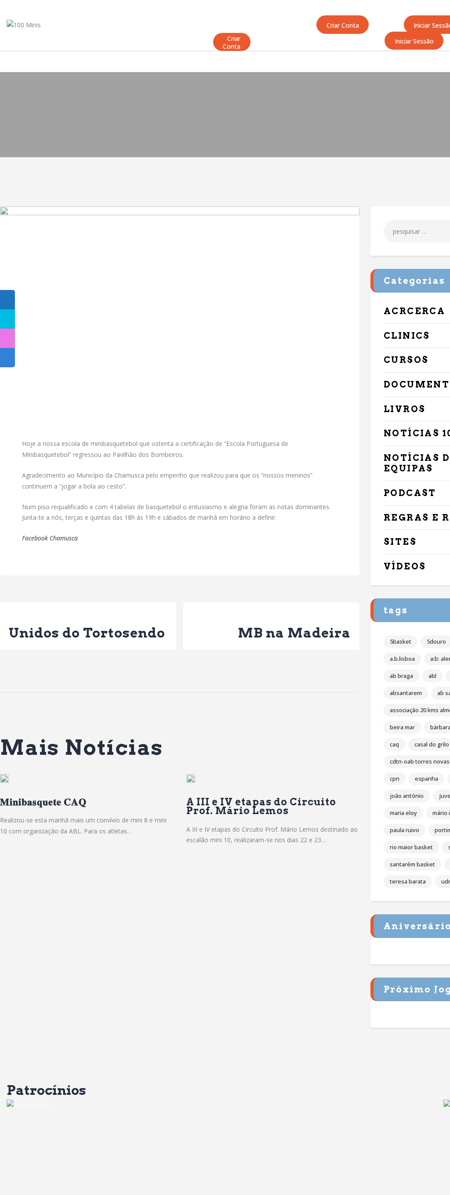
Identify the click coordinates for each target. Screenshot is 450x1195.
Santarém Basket (412, 864)
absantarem (406, 693)
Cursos (406, 360)
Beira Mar (402, 727)
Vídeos (405, 566)
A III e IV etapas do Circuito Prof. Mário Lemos (261, 806)
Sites (400, 541)
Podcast (410, 493)
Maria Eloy (403, 813)
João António (407, 796)
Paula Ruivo (404, 830)
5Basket (400, 641)
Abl (432, 676)
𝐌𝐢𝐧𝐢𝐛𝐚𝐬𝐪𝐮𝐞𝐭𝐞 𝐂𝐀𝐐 (43, 802)
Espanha (426, 778)
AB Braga (401, 676)
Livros (404, 409)
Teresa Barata (408, 881)
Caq (394, 744)
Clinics (407, 335)
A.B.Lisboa (402, 659)
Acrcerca (414, 311)
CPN (394, 778)
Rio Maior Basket (411, 847)
